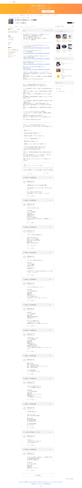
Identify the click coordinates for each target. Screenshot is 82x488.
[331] (28, 435)
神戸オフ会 (11, 56)
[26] (28, 308)
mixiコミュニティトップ (14, 15)
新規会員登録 (48, 11)
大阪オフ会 (11, 53)
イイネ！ (29, 222)
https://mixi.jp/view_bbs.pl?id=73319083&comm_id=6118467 (36, 64)
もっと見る (38, 475)
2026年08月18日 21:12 (31, 232)
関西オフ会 (14, 52)
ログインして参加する (21, 22)
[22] (28, 382)
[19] (28, 453)
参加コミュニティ (30, 15)
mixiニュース (56, 481)
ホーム (10, 17)
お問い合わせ (35, 481)
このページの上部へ (69, 478)
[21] (28, 407)
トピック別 (46, 173)
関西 (10, 52)
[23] (28, 359)
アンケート (32, 26)
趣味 (18, 17)
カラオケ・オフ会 (12, 55)
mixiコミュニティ (46, 481)
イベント (27, 26)
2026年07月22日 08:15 (31, 335)
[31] (28, 230)
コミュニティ (14, 17)
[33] (28, 181)
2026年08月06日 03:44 (31, 284)
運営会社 (33, 483)
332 (51, 432)
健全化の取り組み (47, 483)
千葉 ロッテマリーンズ (66, 63)
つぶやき (15, 26)
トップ (10, 26)
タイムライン (30, 173)
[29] (28, 283)
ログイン (34, 11)
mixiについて (21, 481)
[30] (28, 256)
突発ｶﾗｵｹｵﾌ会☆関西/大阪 (58, 41)
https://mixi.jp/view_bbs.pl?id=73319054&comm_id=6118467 (36, 47)
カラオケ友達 (11, 50)
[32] (28, 204)
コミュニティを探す (39, 15)
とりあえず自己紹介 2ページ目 (32, 432)
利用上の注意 (58, 88)
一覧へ (70, 54)
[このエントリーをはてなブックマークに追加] (73, 23)
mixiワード (61, 481)
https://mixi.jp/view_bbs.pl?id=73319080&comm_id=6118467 (36, 53)
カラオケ (16, 50)
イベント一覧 (47, 15)
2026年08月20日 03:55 (31, 182)
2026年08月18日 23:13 (31, 205)
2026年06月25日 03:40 (31, 383)
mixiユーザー (32, 181)
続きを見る (47, 193)
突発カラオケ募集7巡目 (30, 177)
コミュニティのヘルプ (60, 86)
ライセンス (30, 481)
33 (51, 177)
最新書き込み (22, 15)
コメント (34, 222)
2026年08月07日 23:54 (31, 257)
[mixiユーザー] (24, 182)
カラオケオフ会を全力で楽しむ (64, 41)
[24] (28, 334)
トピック (21, 26)
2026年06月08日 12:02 (31, 454)
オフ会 (17, 49)
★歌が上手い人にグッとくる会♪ (58, 51)
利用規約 (26, 481)
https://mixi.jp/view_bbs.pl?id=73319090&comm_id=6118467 (36, 69)
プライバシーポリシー (39, 483)
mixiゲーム (40, 481)
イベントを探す (54, 15)
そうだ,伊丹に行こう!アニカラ (64, 51)
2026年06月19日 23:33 (31, 437)
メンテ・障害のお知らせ (60, 91)
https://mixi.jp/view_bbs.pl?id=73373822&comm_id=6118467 (36, 58)
